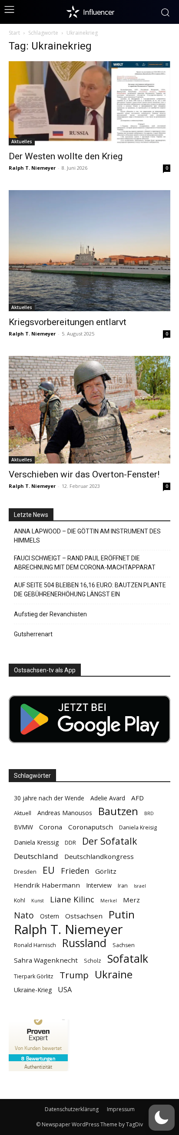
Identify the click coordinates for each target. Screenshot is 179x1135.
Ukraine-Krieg (33, 990)
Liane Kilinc (72, 899)
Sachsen (124, 945)
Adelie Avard (107, 798)
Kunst (37, 901)
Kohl (19, 900)
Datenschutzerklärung (72, 1109)
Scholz (92, 960)
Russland (84, 942)
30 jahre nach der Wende (49, 798)
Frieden (75, 870)
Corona (50, 826)
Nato (24, 915)
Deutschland (36, 856)
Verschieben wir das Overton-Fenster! (84, 474)
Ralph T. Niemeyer (32, 167)
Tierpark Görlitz (33, 976)
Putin (122, 914)
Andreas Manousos (64, 813)
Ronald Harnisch (35, 945)
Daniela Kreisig (138, 827)
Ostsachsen (84, 915)
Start (14, 32)
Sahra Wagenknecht (46, 960)
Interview (99, 885)
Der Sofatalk (109, 840)
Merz (131, 899)
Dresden (25, 871)
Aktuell (22, 813)
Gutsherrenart (33, 634)
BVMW (23, 827)
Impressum (121, 1109)
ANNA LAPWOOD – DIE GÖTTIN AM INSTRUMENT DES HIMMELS (87, 536)
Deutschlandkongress (99, 856)
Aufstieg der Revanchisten (50, 614)
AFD (137, 797)
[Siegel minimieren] (63, 1019)
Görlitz (105, 871)
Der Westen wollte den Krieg (66, 156)
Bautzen (118, 811)
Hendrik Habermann (47, 885)
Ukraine (114, 974)
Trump (74, 975)
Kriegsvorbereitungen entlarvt (67, 322)
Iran (123, 885)
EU (49, 870)
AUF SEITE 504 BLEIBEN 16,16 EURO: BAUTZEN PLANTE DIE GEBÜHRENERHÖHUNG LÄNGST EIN (90, 590)
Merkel (108, 901)
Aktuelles (21, 141)
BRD (149, 813)
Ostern (49, 916)
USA (65, 989)
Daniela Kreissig (36, 842)
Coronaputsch (90, 826)
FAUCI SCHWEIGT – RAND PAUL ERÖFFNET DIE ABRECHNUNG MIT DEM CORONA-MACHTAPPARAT (85, 563)
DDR (70, 842)
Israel (140, 886)
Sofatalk (127, 958)
